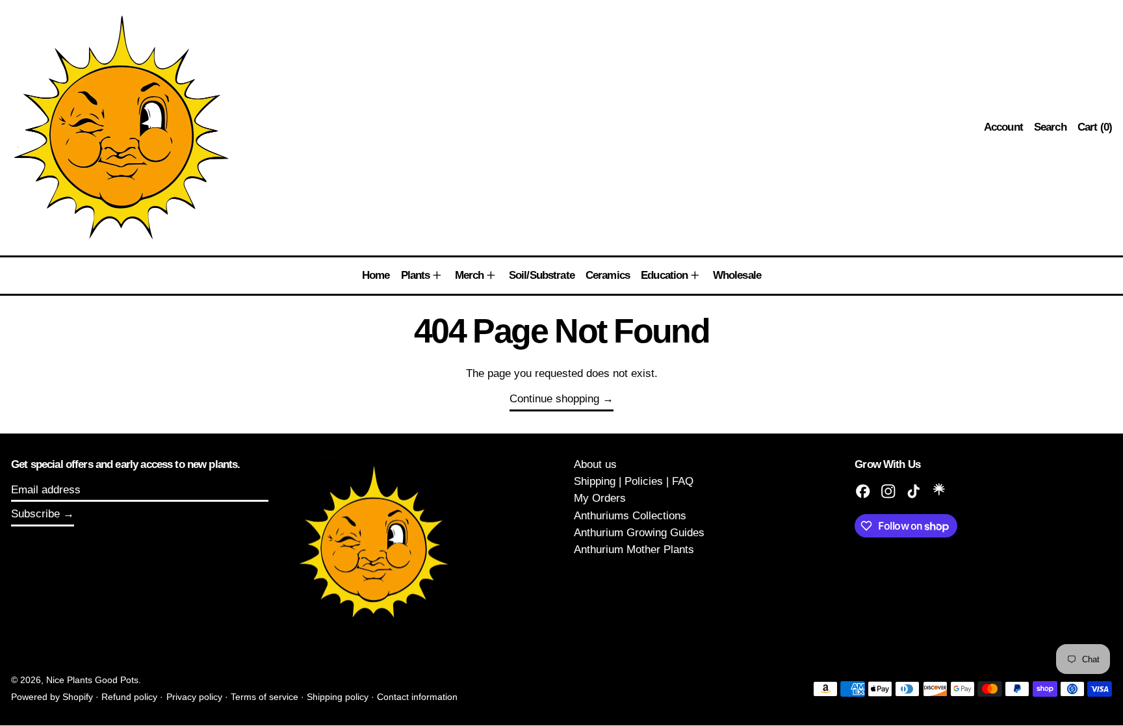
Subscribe (35, 514)
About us (595, 464)
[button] (1050, 127)
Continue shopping (554, 399)
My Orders (600, 498)
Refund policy (129, 697)
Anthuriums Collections (630, 516)
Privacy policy (194, 697)
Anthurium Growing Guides (639, 532)
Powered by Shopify (52, 697)
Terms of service (264, 697)
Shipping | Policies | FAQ (633, 481)
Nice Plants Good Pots (92, 680)
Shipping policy (337, 697)
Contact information (417, 697)
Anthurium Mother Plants (634, 549)
